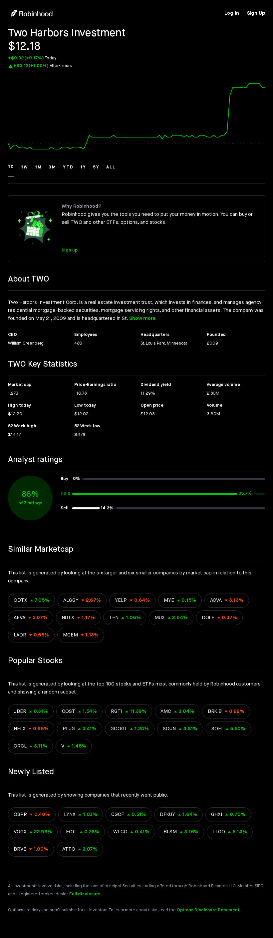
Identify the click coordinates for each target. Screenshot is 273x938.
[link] (231, 13)
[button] (11, 170)
